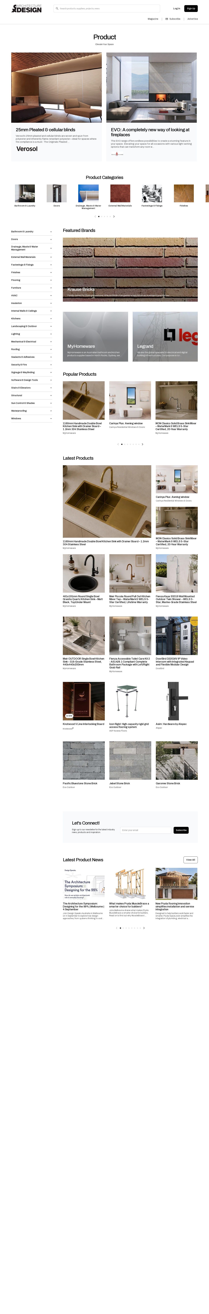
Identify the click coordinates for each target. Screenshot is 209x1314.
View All (190, 860)
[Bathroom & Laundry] (25, 197)
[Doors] (56, 197)
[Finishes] (183, 197)
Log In (176, 8)
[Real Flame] (117, 154)
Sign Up (191, 8)
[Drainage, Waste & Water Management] (88, 197)
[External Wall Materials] (120, 197)
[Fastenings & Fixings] (152, 197)
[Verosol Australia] (27, 149)
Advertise (193, 19)
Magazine (153, 19)
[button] (31, 231)
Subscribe (174, 19)
